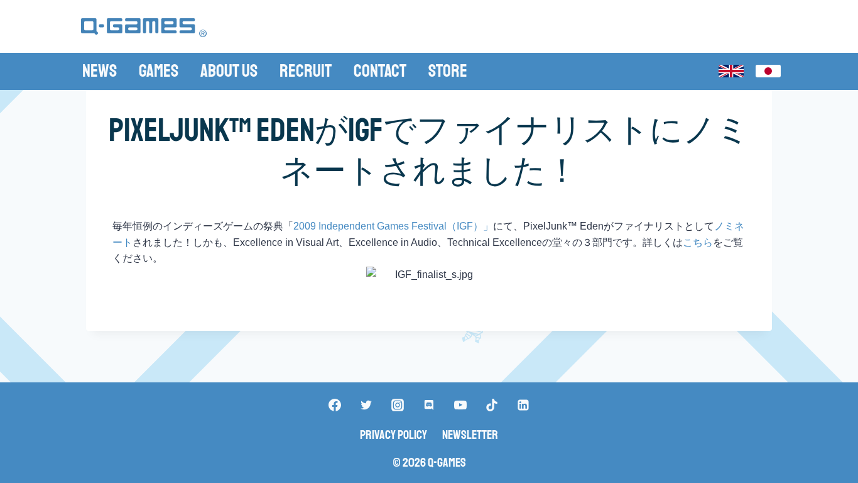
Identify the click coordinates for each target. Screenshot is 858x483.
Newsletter (470, 435)
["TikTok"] (491, 405)
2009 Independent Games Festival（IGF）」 (393, 226)
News (99, 71)
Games (158, 71)
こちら (698, 242)
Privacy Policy (393, 435)
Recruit (306, 71)
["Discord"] (429, 405)
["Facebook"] (334, 405)
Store (447, 71)
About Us (229, 71)
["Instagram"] (397, 405)
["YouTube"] (460, 405)
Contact (380, 71)
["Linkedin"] (523, 405)
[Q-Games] (144, 28)
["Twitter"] (366, 405)
